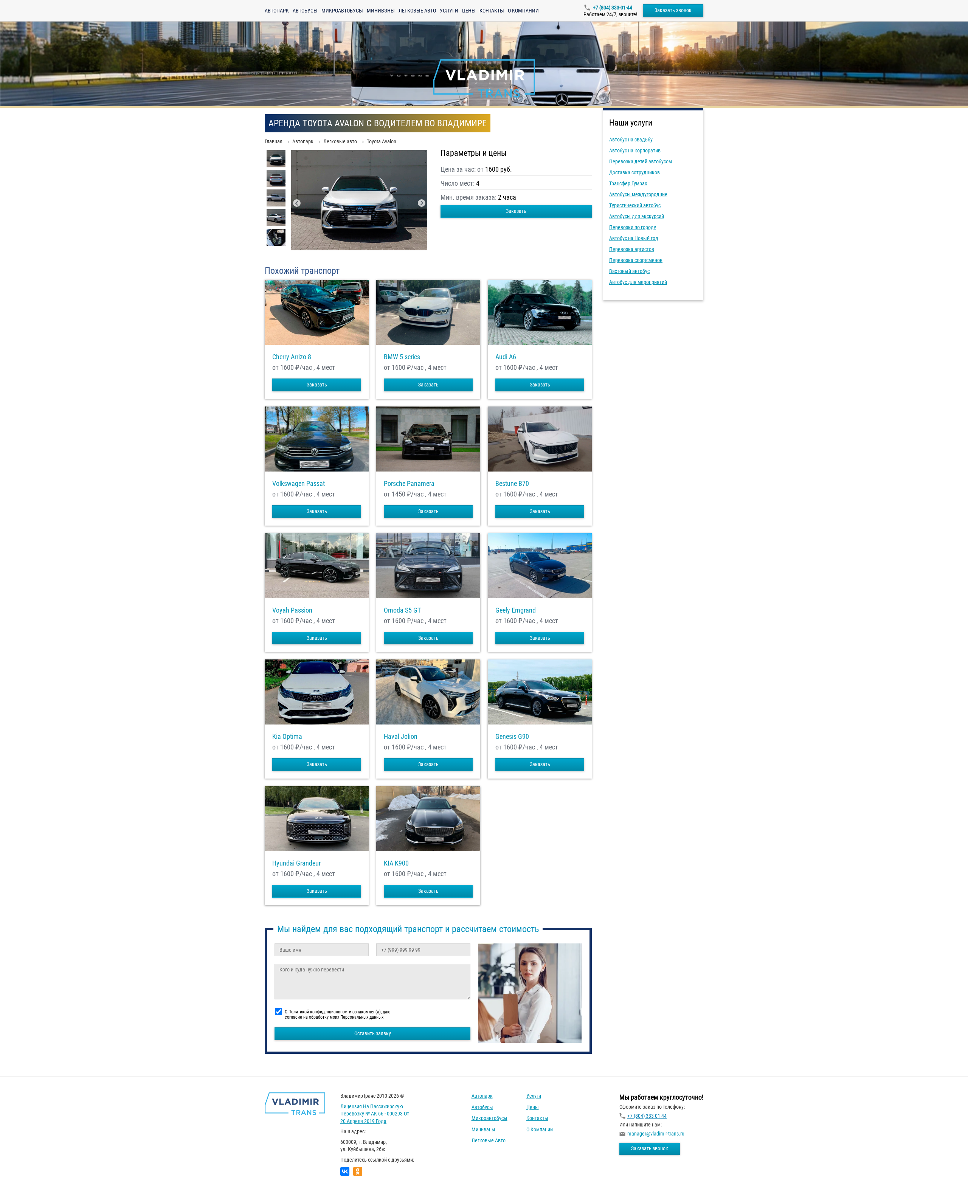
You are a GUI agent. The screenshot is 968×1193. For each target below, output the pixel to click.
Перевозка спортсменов (635, 260)
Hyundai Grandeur (296, 863)
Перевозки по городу (632, 227)
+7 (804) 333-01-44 (612, 8)
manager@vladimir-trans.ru (655, 1134)
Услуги (449, 11)
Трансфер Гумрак (628, 183)
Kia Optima (287, 736)
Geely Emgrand (515, 610)
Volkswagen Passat (298, 483)
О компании (523, 11)
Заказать (516, 211)
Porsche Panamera (409, 483)
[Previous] (297, 203)
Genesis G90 (512, 736)
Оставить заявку (372, 1033)
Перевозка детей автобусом (640, 161)
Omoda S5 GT (402, 610)
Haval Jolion (400, 736)
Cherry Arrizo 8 (291, 357)
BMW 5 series (402, 357)
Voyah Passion (292, 610)
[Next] (421, 203)
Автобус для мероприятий (638, 282)
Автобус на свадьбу (631, 140)
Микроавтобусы (342, 11)
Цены (469, 11)
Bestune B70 (512, 483)
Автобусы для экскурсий (636, 216)
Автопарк (277, 11)
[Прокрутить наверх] (24, 1175)
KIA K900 (396, 863)
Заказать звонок (673, 10)
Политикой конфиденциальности (320, 1012)
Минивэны (381, 11)
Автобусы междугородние (638, 194)
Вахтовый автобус (629, 271)
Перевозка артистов (631, 249)
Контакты (491, 11)
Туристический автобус (635, 205)
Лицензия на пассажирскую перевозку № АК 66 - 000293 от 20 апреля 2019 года (374, 1113)
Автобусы (305, 11)
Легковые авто (417, 11)
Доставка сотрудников (634, 172)
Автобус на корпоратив (635, 150)
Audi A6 (505, 357)
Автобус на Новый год (633, 238)
